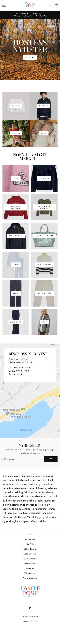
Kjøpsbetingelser (30, 558)
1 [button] (28, 78)
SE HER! (29, 57)
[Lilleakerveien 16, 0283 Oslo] (30, 390)
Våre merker (30, 573)
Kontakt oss (30, 539)
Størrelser (30, 568)
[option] (30, 14)
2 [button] (30, 78)
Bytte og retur (30, 553)
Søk (29, 534)
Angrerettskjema (30, 577)
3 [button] (32, 78)
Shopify (34, 621)
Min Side (30, 544)
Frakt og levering (30, 548)
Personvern (30, 563)
